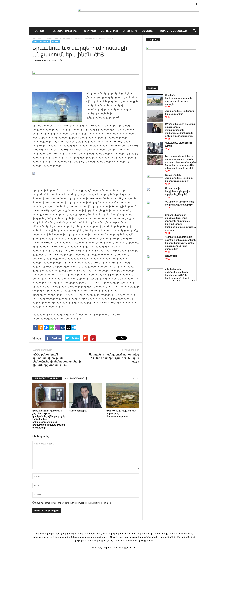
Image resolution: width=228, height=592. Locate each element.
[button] (194, 31)
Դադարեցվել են (78, 410)
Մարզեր (40, 30)
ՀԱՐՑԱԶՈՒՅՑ (109, 30)
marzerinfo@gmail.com (125, 547)
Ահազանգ (148, 30)
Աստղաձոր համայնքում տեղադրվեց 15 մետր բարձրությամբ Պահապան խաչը (114, 358)
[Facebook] (197, 4)
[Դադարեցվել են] (85, 395)
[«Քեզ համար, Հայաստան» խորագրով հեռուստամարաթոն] (122, 395)
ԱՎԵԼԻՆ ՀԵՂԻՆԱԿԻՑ (74, 378)
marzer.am (39, 60)
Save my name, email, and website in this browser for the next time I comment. (73, 503)
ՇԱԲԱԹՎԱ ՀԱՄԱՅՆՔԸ (173, 30)
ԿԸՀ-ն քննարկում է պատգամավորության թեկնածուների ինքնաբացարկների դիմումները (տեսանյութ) (56, 360)
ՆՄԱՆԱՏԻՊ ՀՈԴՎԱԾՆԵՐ (47, 378)
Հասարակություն (65, 30)
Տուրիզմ (90, 30)
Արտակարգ (130, 30)
